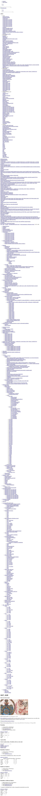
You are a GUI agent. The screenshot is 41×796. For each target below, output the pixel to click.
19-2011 (10, 445)
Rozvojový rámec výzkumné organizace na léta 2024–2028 (17, 382)
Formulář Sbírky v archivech (14, 393)
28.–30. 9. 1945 (9, 672)
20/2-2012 (10, 443)
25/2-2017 (10, 433)
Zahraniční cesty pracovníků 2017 (12, 498)
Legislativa (4, 27)
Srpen (4, 149)
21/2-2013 (10, 441)
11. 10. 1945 (9, 674)
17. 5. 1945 (9, 647)
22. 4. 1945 (9, 633)
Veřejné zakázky (5, 82)
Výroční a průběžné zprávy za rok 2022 (13, 350)
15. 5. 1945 (9, 645)
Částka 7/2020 (11, 308)
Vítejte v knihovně (6, 46)
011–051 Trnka (13, 407)
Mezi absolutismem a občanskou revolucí (9, 129)
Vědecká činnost (5, 93)
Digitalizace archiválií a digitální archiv (9, 62)
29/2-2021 (10, 426)
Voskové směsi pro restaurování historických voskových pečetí (17, 367)
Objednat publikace (6, 121)
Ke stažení (10, 301)
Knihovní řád (5, 48)
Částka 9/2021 (11, 310)
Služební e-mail (3, 747)
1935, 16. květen (9, 547)
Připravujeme (5, 101)
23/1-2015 (10, 438)
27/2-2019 (10, 429)
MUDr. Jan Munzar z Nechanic (12, 534)
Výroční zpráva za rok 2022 (7, 22)
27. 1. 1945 (9, 611)
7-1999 (10, 456)
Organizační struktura (6, 17)
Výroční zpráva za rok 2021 (7, 23)
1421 (8, 514)
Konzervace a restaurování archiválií (9, 63)
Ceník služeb (5, 37)
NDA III (8, 361)
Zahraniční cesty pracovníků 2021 (12, 495)
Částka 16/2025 (11, 317)
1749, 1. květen (9, 523)
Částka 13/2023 (11, 314)
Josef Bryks (9, 577)
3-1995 (10, 460)
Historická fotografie (6, 113)
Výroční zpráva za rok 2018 (7, 26)
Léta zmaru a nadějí (6, 132)
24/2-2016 (10, 435)
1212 (8, 511)
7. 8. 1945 (8, 664)
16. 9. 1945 (9, 669)
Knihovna (4, 45)
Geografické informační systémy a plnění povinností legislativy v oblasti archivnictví (21, 362)
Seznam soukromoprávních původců (13, 295)
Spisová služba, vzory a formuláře (12, 298)
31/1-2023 (10, 423)
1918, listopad (9, 540)
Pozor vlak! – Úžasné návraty (8, 43)
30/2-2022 (10, 424)
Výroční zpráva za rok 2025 (7, 19)
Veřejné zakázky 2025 (12, 198)
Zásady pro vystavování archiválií (8, 98)
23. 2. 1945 (9, 617)
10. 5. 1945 (9, 644)
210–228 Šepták (14, 417)
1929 (8, 545)
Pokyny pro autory (10, 389)
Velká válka (5, 130)
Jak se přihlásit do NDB (7, 50)
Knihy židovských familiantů (12, 256)
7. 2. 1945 (8, 614)
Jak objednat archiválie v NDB (8, 51)
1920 (8, 544)
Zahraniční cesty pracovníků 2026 (8, 107)
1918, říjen (8, 538)
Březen (4, 144)
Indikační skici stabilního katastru (12, 251)
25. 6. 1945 (9, 657)
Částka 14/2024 (11, 315)
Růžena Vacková (10, 578)
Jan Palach (8, 589)
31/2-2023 (10, 422)
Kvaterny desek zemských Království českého (10, 126)
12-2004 (10, 452)
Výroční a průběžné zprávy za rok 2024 (13, 348)
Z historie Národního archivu (7, 29)
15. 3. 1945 (9, 625)
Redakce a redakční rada (11, 466)
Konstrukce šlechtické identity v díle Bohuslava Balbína (16, 359)
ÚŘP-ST (8, 259)
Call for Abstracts (10, 392)
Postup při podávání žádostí (7, 77)
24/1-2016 (10, 436)
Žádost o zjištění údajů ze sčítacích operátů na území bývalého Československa (20, 266)
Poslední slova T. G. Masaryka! (12, 273)
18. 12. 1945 (9, 688)
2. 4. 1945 (8, 629)
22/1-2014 (10, 440)
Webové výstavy (5, 97)
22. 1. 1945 (9, 610)
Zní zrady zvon (9, 548)
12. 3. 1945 (9, 624)
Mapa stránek (5, 2)
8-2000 (10, 455)
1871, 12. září (9, 529)
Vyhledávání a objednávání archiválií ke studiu (10, 42)
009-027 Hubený (14, 397)
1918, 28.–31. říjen (10, 539)
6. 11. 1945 (9, 680)
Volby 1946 (5, 156)
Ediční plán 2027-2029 (11, 391)
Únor (3, 143)
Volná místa (5, 90)
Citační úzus (11, 469)
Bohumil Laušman (6, 157)
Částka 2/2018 (11, 304)
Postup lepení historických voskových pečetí (14, 368)
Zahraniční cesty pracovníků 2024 (10, 491)
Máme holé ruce (5, 137)
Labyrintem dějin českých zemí (8, 125)
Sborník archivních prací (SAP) (8, 103)
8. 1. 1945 (8, 607)
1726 (8, 522)
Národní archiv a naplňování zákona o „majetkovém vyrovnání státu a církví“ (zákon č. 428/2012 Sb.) (20, 71)
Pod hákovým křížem (10, 557)
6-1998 (10, 457)
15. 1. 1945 (9, 608)
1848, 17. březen (9, 525)
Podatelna (4, 73)
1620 (8, 519)
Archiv (8, 395)
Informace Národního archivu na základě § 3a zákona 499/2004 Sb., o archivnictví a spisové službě (23, 300)
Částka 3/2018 (11, 305)
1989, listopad (9, 599)
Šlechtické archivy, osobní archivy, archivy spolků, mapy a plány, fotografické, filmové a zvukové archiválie (21, 64)
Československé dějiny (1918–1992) (9, 61)
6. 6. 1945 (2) (9, 653)
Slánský (10, 261)
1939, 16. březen (9, 558)
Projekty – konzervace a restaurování (13, 378)
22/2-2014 (10, 439)
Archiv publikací (5, 105)
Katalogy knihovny (6, 47)
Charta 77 (8, 594)
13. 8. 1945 (9, 665)
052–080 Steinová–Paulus (15, 408)
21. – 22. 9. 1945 (10, 670)
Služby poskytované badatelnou (8, 41)
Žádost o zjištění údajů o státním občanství (14, 265)
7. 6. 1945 (8, 654)
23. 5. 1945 (9, 648)
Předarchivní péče (6, 55)
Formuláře (4, 39)
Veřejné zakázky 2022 (6, 86)
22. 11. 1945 (9, 682)
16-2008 (10, 448)
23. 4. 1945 (9, 634)
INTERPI (8, 373)
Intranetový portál (3, 746)
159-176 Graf (13, 405)
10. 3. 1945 (9, 623)
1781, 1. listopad (9, 524)
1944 (8, 567)
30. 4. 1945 (9, 637)
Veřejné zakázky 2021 (6, 87)
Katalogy (4, 117)
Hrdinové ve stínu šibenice (7, 134)
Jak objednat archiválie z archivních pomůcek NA (11, 52)
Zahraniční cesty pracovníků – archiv (9, 111)
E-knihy (4, 120)
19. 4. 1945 (9, 632)
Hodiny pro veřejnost (4, 731)
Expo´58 (7, 218)
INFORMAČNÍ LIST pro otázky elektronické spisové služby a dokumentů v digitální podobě (22, 302)
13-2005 (10, 451)
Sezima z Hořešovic (10, 506)
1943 (8, 565)
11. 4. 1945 (9, 631)
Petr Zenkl (4, 155)
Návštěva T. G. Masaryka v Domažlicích (16, 542)
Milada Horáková (10, 576)
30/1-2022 (10, 425)
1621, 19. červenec (10, 520)
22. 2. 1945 (9, 616)
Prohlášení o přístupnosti (4, 745)
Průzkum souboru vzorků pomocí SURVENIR (15, 374)
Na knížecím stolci (6, 127)
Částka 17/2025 (11, 318)
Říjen (3, 151)
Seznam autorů (9, 464)
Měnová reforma (9, 574)
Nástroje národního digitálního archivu (13, 320)
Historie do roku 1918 (6, 60)
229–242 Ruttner (14, 418)
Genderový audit (9, 381)
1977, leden (9, 595)
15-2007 (10, 449)
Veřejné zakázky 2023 (6, 85)
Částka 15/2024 (11, 316)
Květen (4, 146)
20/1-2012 (10, 444)
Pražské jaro (11, 218)
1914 (8, 533)
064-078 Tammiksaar (14, 400)
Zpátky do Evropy (6, 140)
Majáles (8, 583)
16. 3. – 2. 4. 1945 (10, 626)
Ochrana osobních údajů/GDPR (8, 70)
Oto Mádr (8, 580)
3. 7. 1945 (8, 659)
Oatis (10, 262)
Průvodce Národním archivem (8, 28)
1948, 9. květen (9, 570)
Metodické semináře (10, 321)
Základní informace (6, 16)
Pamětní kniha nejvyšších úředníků (13, 505)
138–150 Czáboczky (14, 413)
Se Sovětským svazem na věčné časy (9, 136)
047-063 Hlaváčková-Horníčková (16, 399)
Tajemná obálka (5, 44)
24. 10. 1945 (9, 678)
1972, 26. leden (9, 593)
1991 (8, 603)
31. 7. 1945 (9, 661)
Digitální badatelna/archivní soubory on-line (10, 38)
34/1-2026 (10, 396)
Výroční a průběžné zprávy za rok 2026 (13, 346)
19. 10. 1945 (9, 677)
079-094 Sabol (13, 401)
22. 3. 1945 (9, 627)
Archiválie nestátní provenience (12, 293)
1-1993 (10, 462)
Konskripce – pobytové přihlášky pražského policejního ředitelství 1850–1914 (20, 250)
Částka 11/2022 (11, 312)
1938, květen (9, 550)
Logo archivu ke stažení (4, 169)
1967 (8, 584)
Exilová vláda (9, 555)
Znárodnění (9, 572)
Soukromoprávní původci (7, 56)
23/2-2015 (10, 437)
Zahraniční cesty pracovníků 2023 (10, 492)
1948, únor (9, 571)
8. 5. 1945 (8, 643)
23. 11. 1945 (9, 683)
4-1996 (10, 459)
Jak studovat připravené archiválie (8, 54)
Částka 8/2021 (11, 309)
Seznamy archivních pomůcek (8, 40)
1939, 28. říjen (9, 559)
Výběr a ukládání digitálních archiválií (13, 319)
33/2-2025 (10, 406)
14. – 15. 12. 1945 (10, 687)
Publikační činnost (6, 100)
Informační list (5, 104)
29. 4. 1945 (9, 636)
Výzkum (4, 92)
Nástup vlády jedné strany (7, 133)
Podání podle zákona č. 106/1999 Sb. (9, 76)
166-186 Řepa (13, 415)
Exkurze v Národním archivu (5, 181)
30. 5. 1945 (9, 650)
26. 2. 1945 (9, 619)
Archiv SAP (9, 471)
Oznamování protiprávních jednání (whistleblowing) (11, 72)
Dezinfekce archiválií (20, 180)
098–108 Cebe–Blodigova (15, 410)
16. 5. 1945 (9, 646)
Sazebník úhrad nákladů (7, 78)
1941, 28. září (9, 561)
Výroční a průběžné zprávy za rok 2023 (13, 349)
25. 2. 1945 (9, 618)
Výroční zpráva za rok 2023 (7, 21)
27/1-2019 (10, 430)
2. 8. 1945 (8, 663)
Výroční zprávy (5, 18)
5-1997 (10, 458)
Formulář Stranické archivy (13, 394)
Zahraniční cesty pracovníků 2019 (12, 496)
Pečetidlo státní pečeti (10, 546)
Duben (4, 145)
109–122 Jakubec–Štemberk (16, 411)
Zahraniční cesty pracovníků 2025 (8, 108)
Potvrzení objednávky (10, 484)
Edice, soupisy (5, 116)
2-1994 (10, 461)
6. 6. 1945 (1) (9, 652)
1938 (8, 549)
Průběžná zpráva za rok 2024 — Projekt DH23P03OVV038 (19, 366)
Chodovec (4, 66)
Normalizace (9, 592)
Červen (4, 147)
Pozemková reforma (10, 573)
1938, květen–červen (10, 551)
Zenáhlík (10, 263)
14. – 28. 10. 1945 (10, 676)
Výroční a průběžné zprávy (7, 79)
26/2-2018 (10, 431)
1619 (8, 517)
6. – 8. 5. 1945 (9, 642)
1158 (7, 509)
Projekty (4, 94)
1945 (8, 568)
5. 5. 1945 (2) (9, 641)
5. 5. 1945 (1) (9, 640)
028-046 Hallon (13, 398)
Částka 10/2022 (11, 311)
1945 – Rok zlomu (6, 141)
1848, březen (9, 526)
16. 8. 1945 (9, 666)
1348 (8, 512)
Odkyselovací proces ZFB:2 (11, 371)
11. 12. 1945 (9, 686)
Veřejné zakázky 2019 (6, 89)
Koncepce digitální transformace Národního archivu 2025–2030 (17, 380)
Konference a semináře (6, 122)
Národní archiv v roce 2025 (7, 30)
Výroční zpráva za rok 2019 (7, 25)
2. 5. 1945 (8, 639)
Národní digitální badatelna (7, 49)
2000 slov (8, 587)
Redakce (8, 387)
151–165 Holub (13, 414)
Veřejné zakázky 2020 (6, 88)
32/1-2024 (10, 421)
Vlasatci (8, 585)
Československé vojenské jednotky (13, 556)
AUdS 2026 (5, 123)
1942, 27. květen (9, 562)
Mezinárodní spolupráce (7, 106)
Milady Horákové (6, 67)
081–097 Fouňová (14, 409)
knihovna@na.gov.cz (8, 770)
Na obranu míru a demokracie (8, 139)
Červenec (4, 148)
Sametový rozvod (5, 138)
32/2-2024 (10, 420)
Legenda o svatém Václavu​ (11, 508)
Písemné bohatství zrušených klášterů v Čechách (15, 360)
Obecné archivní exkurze (4, 182)
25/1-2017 (10, 434)
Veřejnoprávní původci (6, 57)
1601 (8, 516)
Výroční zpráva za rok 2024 (7, 20)
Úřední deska (5, 80)
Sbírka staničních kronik (11, 257)
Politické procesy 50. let (11, 260)
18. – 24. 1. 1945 (10, 609)
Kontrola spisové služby (11, 299)
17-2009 (10, 447)
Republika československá (7, 131)
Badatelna (4, 35)
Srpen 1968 (9, 586)
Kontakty (4, 1)
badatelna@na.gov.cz (8, 753)
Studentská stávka (10, 588)
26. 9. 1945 (9, 671)
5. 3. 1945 (8, 622)
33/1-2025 (10, 419)
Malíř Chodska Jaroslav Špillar (12, 531)
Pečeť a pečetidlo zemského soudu (12, 504)
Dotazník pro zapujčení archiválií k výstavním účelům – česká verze (18, 267)
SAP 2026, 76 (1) (12, 472)
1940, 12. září (9, 560)
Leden (4, 142)
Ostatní (4, 119)
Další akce (4, 99)
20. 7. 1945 (9, 660)
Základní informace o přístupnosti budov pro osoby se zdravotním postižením (16, 65)
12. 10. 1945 (9, 675)
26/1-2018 (10, 432)
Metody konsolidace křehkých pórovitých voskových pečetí (17, 365)
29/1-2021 (10, 427)
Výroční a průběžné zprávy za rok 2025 (13, 347)
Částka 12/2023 (11, 313)
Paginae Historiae (5, 102)
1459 (8, 515)
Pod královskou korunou (7, 128)
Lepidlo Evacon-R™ (10, 369)
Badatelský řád (5, 36)
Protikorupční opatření (6, 81)
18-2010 (10, 446)
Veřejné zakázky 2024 (19, 198)
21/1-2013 (10, 442)
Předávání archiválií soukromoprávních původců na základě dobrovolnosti (19, 294)
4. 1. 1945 (8, 606)
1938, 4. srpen (9, 552)
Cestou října (9, 543)
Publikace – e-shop (6, 112)
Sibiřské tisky (9, 535)
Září (3, 150)
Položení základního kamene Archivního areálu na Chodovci (13, 32)
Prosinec (4, 153)
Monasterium (9, 249)
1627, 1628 (9, 521)
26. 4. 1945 (9, 635)
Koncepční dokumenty (6, 95)
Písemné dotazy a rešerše (7, 74)
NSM (8, 258)
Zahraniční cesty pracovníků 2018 (12, 497)
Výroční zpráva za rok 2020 (7, 24)
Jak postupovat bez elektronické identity (9, 53)
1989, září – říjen (10, 598)
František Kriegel (10, 590)
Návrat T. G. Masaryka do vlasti (12, 541)
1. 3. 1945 (8, 621)
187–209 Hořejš (14, 416)
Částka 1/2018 (11, 303)
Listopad (4, 152)
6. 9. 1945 (8, 668)
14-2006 (10, 450)
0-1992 (10, 463)
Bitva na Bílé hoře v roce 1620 (5, 718)
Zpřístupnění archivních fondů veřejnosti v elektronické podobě (17, 376)
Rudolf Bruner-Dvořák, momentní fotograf (14, 530)
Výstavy (4, 96)
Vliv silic (8, 372)
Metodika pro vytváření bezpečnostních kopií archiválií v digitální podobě (19, 370)
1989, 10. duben (9, 597)
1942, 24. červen (9, 564)
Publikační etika (9, 388)
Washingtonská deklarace (11, 537)
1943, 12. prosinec (10, 566)
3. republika (5, 154)
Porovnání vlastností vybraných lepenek (13, 375)
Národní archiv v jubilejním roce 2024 (9, 31)
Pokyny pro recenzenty (11, 390)
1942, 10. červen (9, 563)
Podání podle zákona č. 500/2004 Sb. (9, 75)
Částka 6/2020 (11, 307)
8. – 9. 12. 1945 (9, 685)
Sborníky (4, 118)
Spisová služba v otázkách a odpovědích (13, 297)
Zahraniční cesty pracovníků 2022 (10, 493)
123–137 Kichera (14, 412)
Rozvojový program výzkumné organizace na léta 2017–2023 (17, 383)
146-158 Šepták (13, 404)
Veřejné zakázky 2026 (6, 83)
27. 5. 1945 (9, 649)
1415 (8, 513)
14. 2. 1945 (9, 615)
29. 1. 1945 (9, 612)
